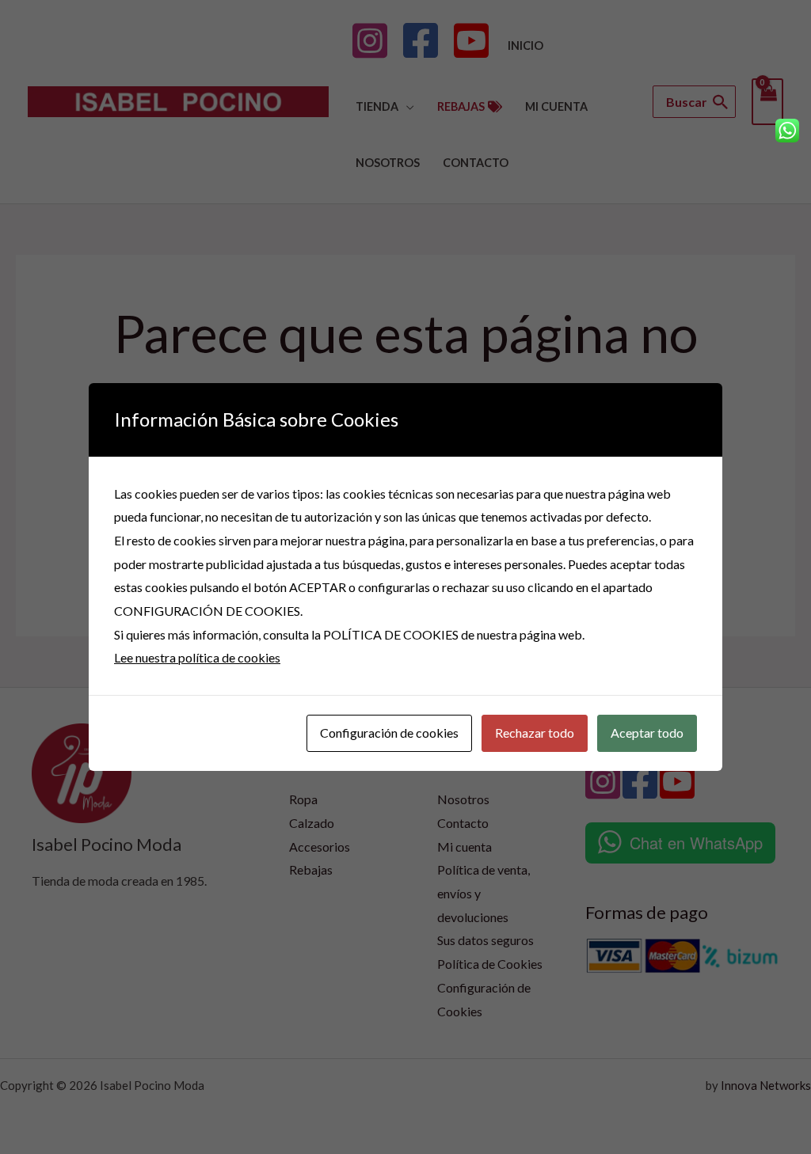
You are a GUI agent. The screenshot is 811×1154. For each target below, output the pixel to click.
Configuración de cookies (389, 732)
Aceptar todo (647, 732)
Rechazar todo (534, 732)
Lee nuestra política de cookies (197, 657)
